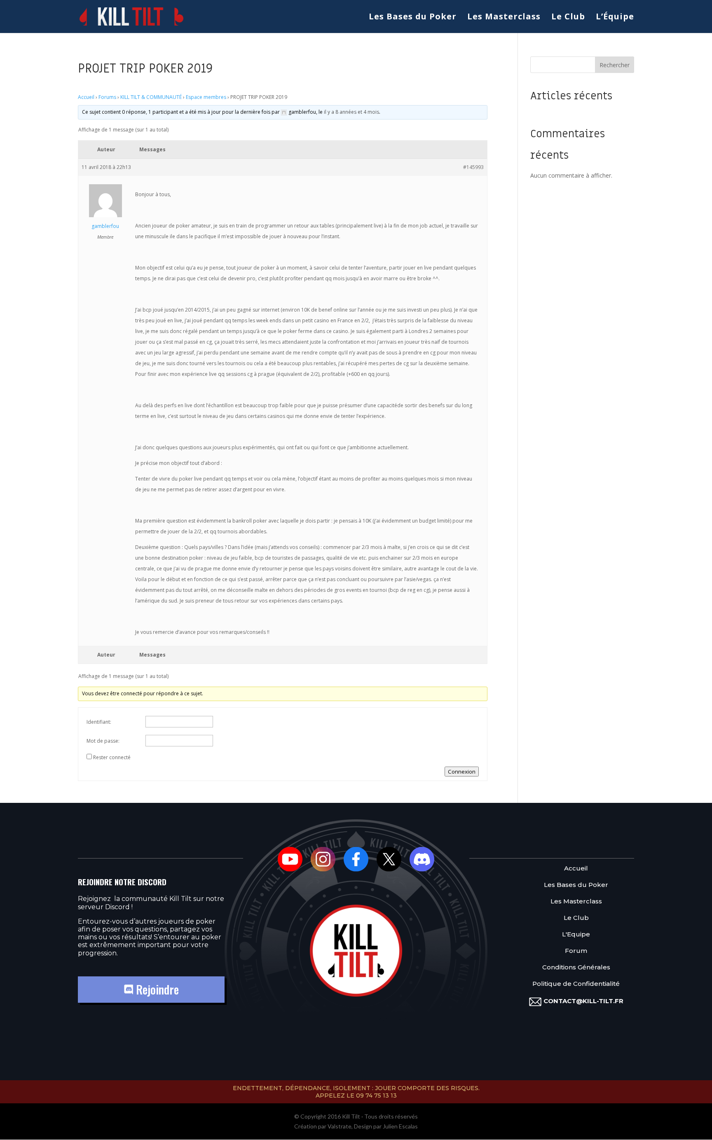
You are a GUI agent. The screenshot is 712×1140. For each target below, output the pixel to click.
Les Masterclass (504, 18)
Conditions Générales (576, 967)
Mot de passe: (103, 740)
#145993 (473, 167)
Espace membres (206, 97)
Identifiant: (99, 721)
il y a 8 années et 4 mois (351, 111)
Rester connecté (112, 757)
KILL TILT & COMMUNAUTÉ (151, 97)
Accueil (86, 97)
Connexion (461, 771)
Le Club (568, 18)
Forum (576, 951)
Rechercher (615, 65)
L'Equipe (576, 934)
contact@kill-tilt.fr (583, 1001)
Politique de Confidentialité (576, 984)
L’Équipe (615, 18)
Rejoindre (156, 989)
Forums (107, 97)
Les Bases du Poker (413, 18)
